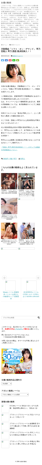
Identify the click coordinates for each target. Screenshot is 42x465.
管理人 (22, 159)
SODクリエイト (18, 56)
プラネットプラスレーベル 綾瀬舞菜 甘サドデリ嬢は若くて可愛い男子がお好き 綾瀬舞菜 (25, 426)
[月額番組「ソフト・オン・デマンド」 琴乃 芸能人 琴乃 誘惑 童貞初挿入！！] (6, 60)
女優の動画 (6, 3)
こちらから (19, 329)
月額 (11, 159)
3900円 (5, 159)
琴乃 (15, 159)
